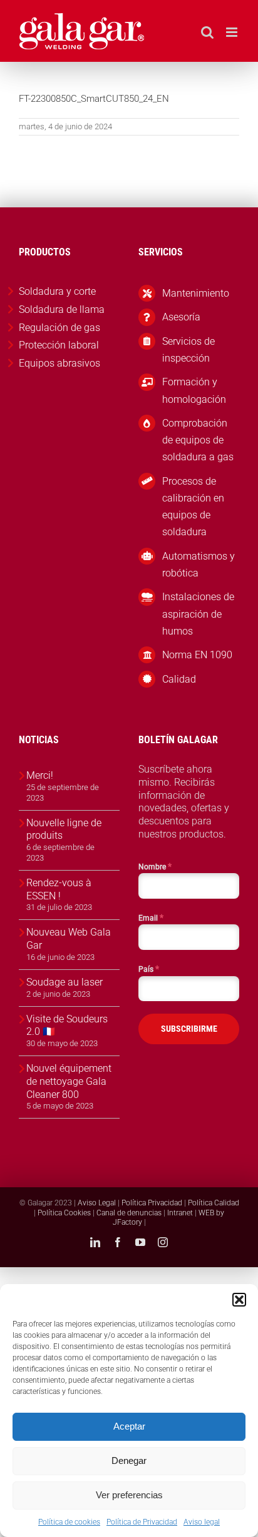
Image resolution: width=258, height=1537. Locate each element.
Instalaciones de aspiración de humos (198, 613)
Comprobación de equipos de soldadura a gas (198, 440)
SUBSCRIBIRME (189, 1029)
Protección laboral (59, 345)
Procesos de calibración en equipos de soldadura (193, 506)
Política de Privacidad (141, 1522)
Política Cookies (64, 1212)
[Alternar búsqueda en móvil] (207, 32)
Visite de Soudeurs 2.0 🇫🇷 (67, 1025)
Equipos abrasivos (59, 363)
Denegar (129, 1460)
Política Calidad (213, 1202)
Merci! (39, 775)
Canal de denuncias (129, 1212)
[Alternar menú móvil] (232, 32)
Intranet (180, 1212)
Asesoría (181, 317)
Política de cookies (69, 1522)
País (148, 969)
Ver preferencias (129, 1495)
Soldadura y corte (57, 291)
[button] (239, 1299)
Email (150, 917)
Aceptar (129, 1426)
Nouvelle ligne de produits (63, 829)
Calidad (179, 679)
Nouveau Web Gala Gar (68, 938)
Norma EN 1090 (197, 655)
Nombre (155, 866)
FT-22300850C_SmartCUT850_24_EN (94, 98)
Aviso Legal (97, 1202)
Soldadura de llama (62, 309)
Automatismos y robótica (198, 564)
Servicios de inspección (188, 349)
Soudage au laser (64, 982)
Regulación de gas (59, 328)
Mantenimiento (195, 293)
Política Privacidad (151, 1202)
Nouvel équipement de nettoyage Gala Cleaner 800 (68, 1081)
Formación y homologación (194, 390)
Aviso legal (201, 1522)
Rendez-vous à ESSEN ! (58, 889)
